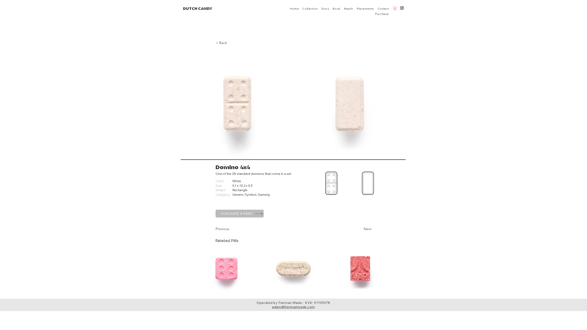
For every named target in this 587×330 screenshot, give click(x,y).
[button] (395, 8)
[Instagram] (402, 8)
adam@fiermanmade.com (293, 307)
